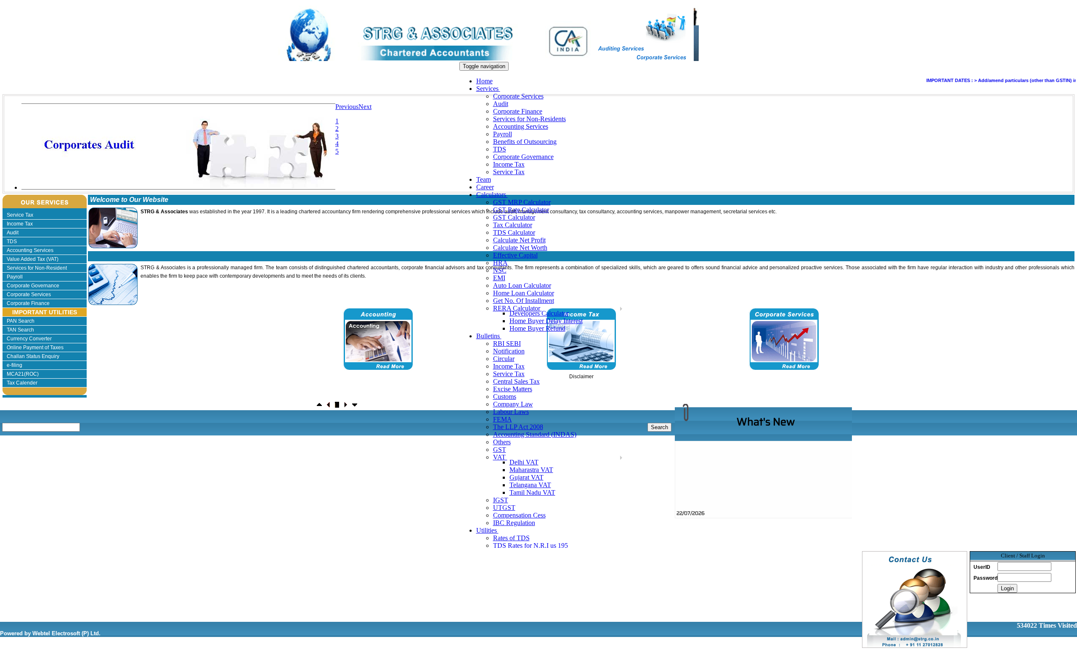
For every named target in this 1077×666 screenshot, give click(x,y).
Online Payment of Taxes (35, 347)
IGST (500, 500)
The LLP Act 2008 (518, 426)
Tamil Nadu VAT (532, 492)
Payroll (502, 134)
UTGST (504, 507)
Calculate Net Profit (519, 240)
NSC (500, 270)
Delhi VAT (523, 462)
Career (485, 187)
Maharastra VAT (531, 469)
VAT (500, 457)
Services (488, 88)
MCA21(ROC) (23, 374)
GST (499, 449)
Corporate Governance (523, 156)
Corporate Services (518, 96)
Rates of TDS (511, 537)
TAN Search (20, 330)
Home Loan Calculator (523, 293)
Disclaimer (581, 376)
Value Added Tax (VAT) (32, 259)
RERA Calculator (517, 308)
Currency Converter (29, 339)
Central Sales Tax (516, 381)
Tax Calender (22, 383)
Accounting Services (520, 126)
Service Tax (509, 171)
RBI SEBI (507, 343)
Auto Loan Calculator (522, 285)
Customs (504, 396)
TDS (499, 149)
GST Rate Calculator (521, 209)
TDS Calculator (514, 232)
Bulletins (488, 336)
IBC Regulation (514, 522)
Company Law (513, 404)
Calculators (492, 194)
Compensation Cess (519, 515)
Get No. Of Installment (523, 300)
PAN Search (20, 321)
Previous (346, 106)
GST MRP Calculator (522, 202)
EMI (499, 277)
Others (502, 442)
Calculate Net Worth (520, 247)
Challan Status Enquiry (33, 356)
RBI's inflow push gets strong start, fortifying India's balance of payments (767, 510)
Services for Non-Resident (37, 268)
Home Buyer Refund (537, 328)
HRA (500, 262)
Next (364, 106)
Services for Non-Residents (529, 118)
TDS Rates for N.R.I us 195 (530, 545)
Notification (509, 351)
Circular (504, 358)
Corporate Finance (517, 111)
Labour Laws (511, 411)
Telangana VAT (530, 484)
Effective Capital (515, 255)
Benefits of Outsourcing (525, 141)
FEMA (502, 419)
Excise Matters (512, 389)
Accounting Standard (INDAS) (534, 434)
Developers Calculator (539, 313)
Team (483, 179)
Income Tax (509, 164)
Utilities (487, 530)
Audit (500, 103)
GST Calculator (514, 217)
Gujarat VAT (526, 477)
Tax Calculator (512, 224)
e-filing (14, 365)
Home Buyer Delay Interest (546, 320)
